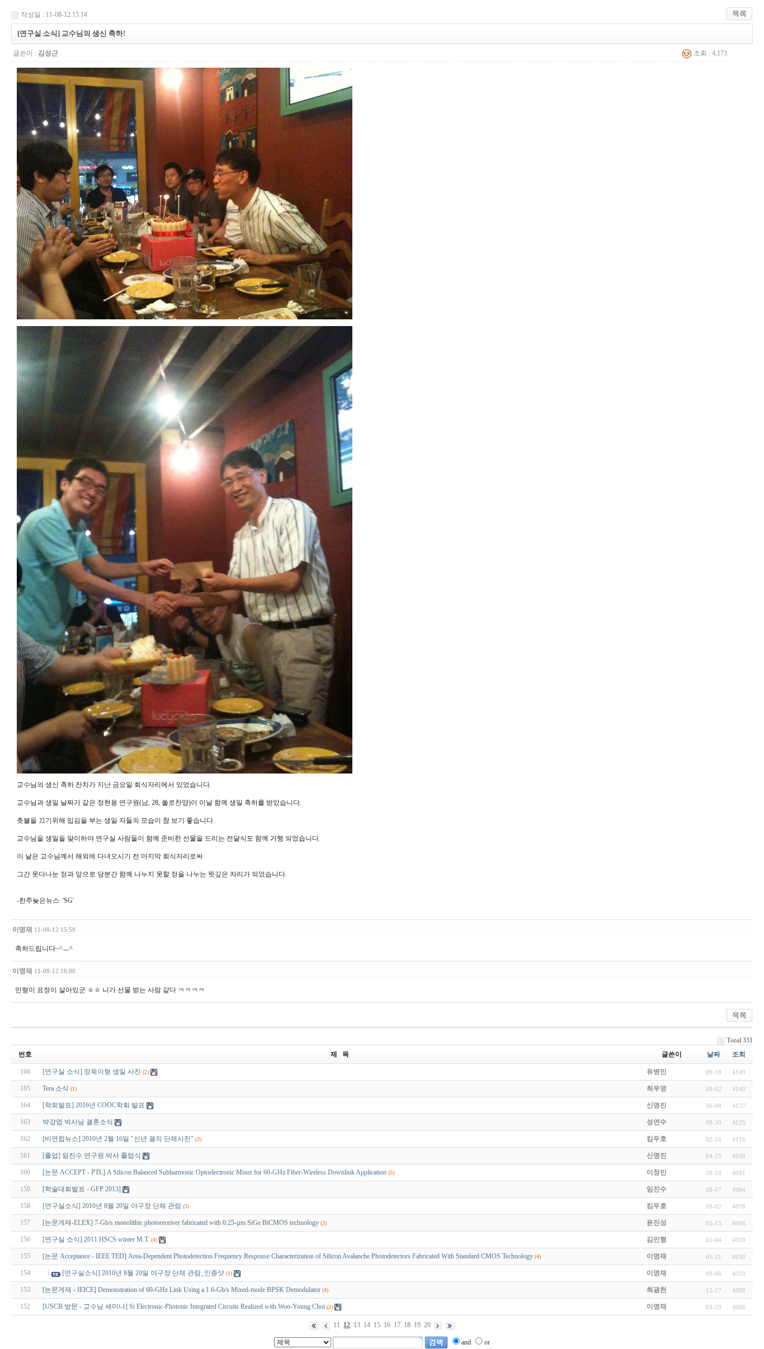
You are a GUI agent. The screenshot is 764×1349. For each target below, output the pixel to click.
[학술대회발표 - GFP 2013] (82, 1189)
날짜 (713, 1054)
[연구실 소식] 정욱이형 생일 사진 (92, 1072)
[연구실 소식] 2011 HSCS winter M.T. (96, 1239)
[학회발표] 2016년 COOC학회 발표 (94, 1105)
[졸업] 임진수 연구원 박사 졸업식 (92, 1155)
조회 (739, 1054)
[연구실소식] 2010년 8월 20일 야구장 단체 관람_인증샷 (143, 1273)
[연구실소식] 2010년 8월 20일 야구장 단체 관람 (112, 1206)
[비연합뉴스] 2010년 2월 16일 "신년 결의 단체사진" (118, 1139)
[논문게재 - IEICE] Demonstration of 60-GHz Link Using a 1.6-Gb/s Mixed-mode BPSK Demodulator (181, 1290)
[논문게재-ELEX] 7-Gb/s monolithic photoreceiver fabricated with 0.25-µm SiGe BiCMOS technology (181, 1223)
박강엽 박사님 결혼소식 (78, 1122)
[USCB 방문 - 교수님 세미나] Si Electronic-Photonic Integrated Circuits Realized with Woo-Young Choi (184, 1306)
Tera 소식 (56, 1088)
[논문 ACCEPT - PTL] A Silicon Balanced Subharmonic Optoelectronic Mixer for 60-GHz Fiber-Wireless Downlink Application (214, 1172)
